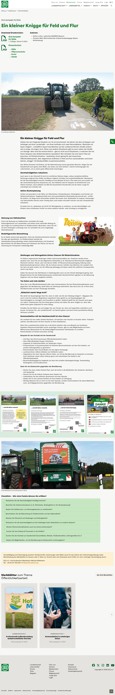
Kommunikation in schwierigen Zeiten (57, 637)
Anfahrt (10, 690)
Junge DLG (99, 2)
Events (87, 6)
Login (106, 2)
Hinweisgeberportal (38, 690)
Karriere (62, 2)
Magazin (104, 6)
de (112, 2)
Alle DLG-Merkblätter (104, 575)
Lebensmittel (74, 6)
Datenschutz (27, 690)
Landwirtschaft (58, 6)
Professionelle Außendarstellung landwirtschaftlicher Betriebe (19, 637)
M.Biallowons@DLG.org (30, 563)
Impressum (17, 690)
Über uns (54, 2)
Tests (95, 6)
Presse (79, 2)
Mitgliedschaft (88, 2)
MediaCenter (71, 2)
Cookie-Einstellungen (64, 690)
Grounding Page (51, 690)
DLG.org (3, 11)
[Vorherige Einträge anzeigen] (3, 614)
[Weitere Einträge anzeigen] (111, 614)
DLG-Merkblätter (23, 11)
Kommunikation (18, 634)
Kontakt (3, 690)
